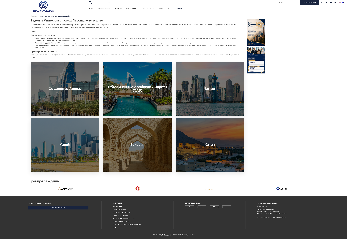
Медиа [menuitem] (170, 8)
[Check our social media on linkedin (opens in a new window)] (335, 2)
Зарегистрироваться (58, 207)
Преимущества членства (122, 212)
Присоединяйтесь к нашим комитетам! (127, 224)
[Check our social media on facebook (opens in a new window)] (326, 2)
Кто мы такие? (118, 206)
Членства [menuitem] (118, 8)
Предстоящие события (121, 221)
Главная (34, 16)
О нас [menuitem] (91, 8)
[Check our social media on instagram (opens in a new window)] (322, 2)
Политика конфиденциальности (183, 235)
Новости (116, 227)
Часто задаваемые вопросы (123, 218)
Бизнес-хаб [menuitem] (181, 8)
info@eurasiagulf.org (279, 217)
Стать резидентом (119, 209)
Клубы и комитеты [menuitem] (147, 8)
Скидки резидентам (120, 215)
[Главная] (43, 6)
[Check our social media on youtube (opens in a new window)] (330, 2)
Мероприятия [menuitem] (131, 8)
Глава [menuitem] (161, 8)
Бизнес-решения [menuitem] (104, 8)
